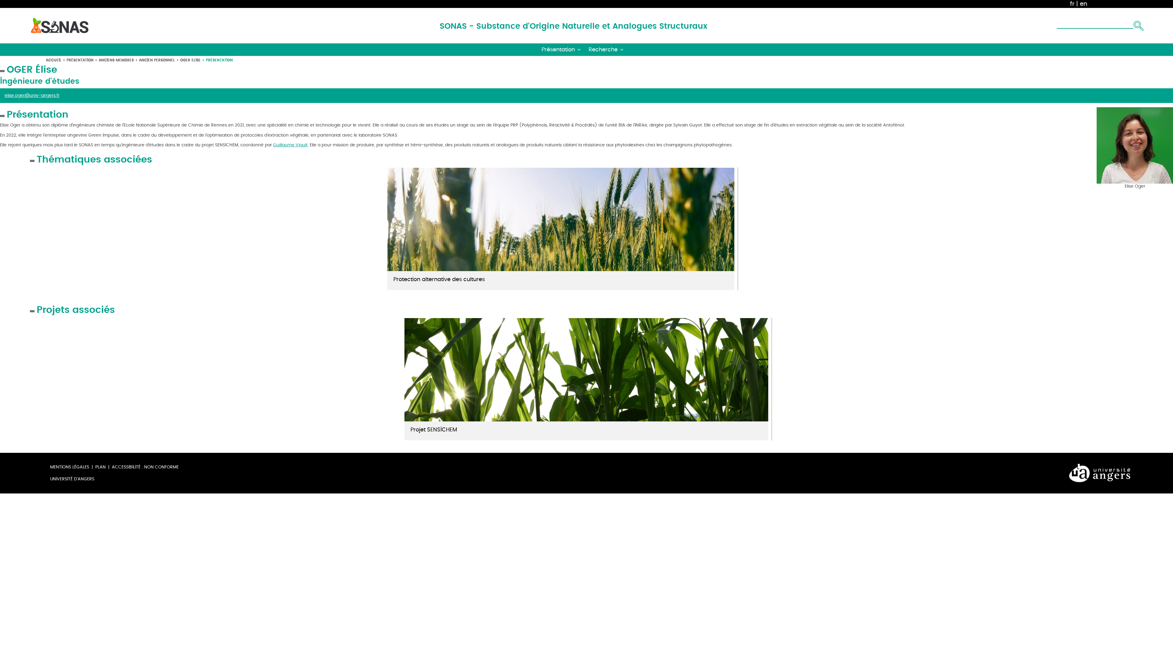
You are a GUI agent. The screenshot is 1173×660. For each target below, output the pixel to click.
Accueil (53, 60)
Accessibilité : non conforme (145, 467)
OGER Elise (190, 60)
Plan (100, 467)
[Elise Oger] (1135, 144)
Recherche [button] (603, 50)
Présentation (80, 60)
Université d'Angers (72, 479)
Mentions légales (69, 467)
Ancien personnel (157, 60)
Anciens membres (116, 60)
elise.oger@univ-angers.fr (32, 95)
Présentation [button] (558, 50)
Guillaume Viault (290, 145)
